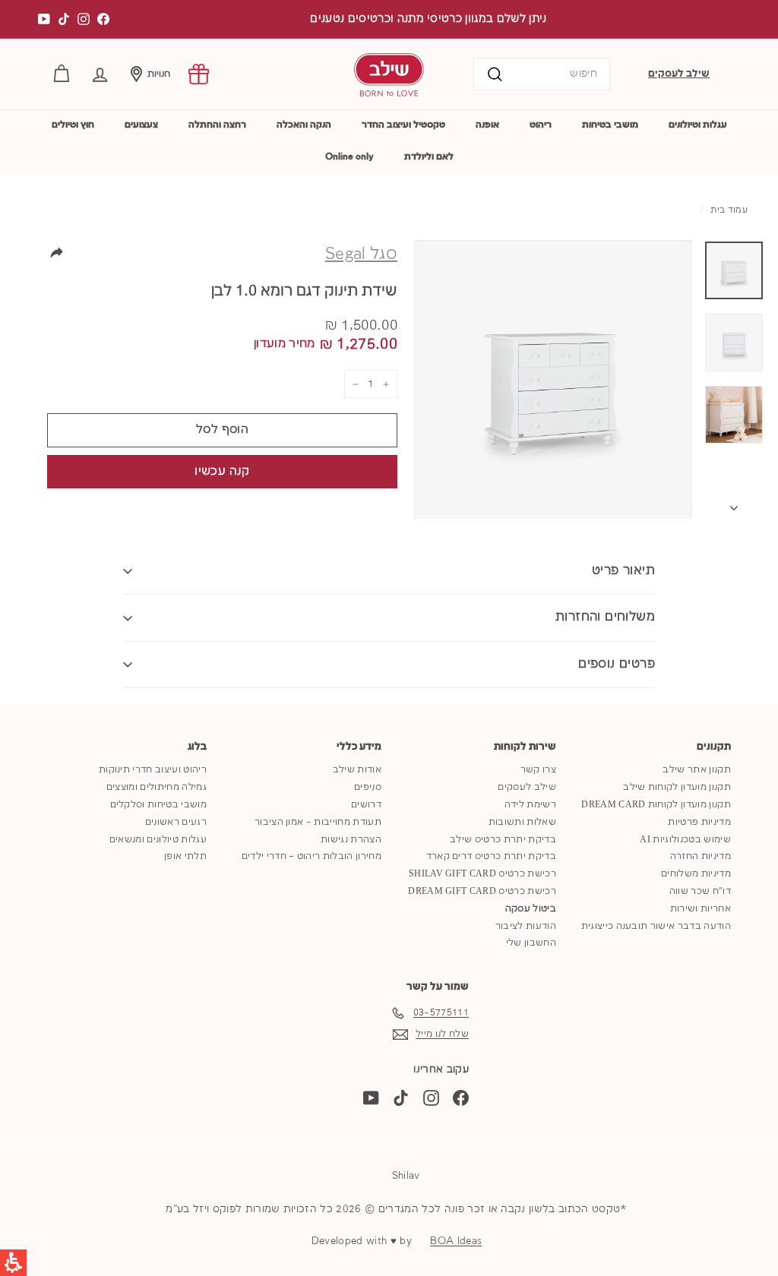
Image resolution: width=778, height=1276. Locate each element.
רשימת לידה (530, 805)
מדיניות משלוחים (696, 874)
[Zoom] (553, 379)
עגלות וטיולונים (698, 125)
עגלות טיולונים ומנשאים (158, 840)
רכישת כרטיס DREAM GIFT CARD (482, 891)
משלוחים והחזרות (605, 617)
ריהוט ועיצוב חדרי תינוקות (153, 770)
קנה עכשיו (221, 472)
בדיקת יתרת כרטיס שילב (503, 840)
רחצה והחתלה (217, 125)
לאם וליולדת (429, 157)
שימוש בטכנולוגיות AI (685, 840)
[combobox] (541, 74)
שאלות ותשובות (522, 822)
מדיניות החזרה (700, 856)
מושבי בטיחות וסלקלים (158, 805)
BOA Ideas (456, 1241)
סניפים (367, 787)
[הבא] (734, 504)
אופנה (487, 125)
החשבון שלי (531, 943)
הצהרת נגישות (351, 840)
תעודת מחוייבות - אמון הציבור (318, 822)
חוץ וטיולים (73, 125)
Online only (349, 157)
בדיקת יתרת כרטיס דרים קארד (491, 856)
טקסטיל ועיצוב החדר (403, 125)
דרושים (366, 805)
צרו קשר (538, 770)
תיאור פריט (623, 570)
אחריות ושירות (700, 909)
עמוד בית (729, 210)
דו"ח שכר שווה (700, 891)
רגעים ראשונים (176, 822)
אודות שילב (357, 770)
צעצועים (141, 125)
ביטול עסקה (530, 909)
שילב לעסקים (679, 73)
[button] (100, 74)
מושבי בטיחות (610, 125)
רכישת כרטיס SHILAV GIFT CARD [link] (482, 874)
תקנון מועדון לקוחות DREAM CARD (656, 805)
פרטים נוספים (616, 664)
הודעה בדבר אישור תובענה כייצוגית (656, 926)
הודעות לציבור (525, 926)
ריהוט (541, 125)
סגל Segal (361, 254)
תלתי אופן (185, 856)
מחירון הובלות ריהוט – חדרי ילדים (311, 856)
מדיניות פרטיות (699, 822)
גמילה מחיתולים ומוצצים (156, 787)
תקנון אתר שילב (697, 770)
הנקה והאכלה (304, 125)
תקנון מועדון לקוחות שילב (677, 787)
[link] (198, 74)
